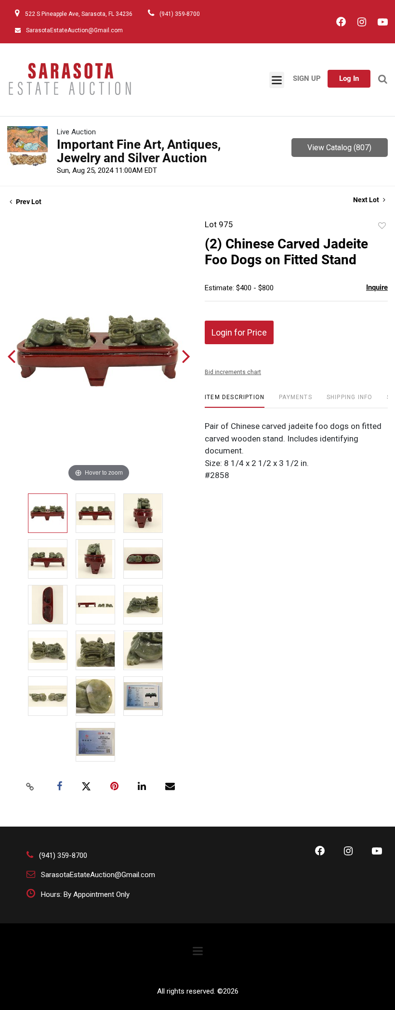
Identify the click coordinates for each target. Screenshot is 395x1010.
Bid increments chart (233, 372)
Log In (349, 78)
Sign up (307, 78)
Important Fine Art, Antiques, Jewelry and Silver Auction (139, 151)
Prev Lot (27, 202)
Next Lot (367, 200)
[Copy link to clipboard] (30, 786)
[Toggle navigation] (276, 80)
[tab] (234, 401)
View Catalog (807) (339, 147)
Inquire (377, 287)
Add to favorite (382, 225)
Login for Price (239, 332)
